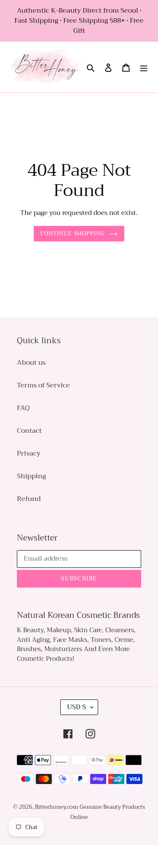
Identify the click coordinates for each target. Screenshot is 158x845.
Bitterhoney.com (56, 807)
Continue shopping (72, 233)
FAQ (23, 408)
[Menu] (144, 67)
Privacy (28, 453)
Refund (28, 499)
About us (31, 362)
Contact (29, 431)
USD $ (76, 707)
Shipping (31, 476)
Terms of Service (43, 385)
